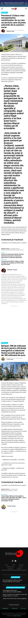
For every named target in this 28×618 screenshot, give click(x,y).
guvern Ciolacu (15, 248)
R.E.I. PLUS (23, 608)
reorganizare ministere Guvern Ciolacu (13, 249)
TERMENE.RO (5, 608)
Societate (10, 568)
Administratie (10, 567)
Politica (20, 567)
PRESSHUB (14, 608)
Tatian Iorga (10, 359)
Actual (6, 565)
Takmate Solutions (17, 615)
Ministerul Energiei (7, 490)
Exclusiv (21, 565)
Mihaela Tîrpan (10, 31)
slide (15, 490)
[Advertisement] (14, 321)
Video (13, 565)
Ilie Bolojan (14, 489)
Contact (19, 568)
